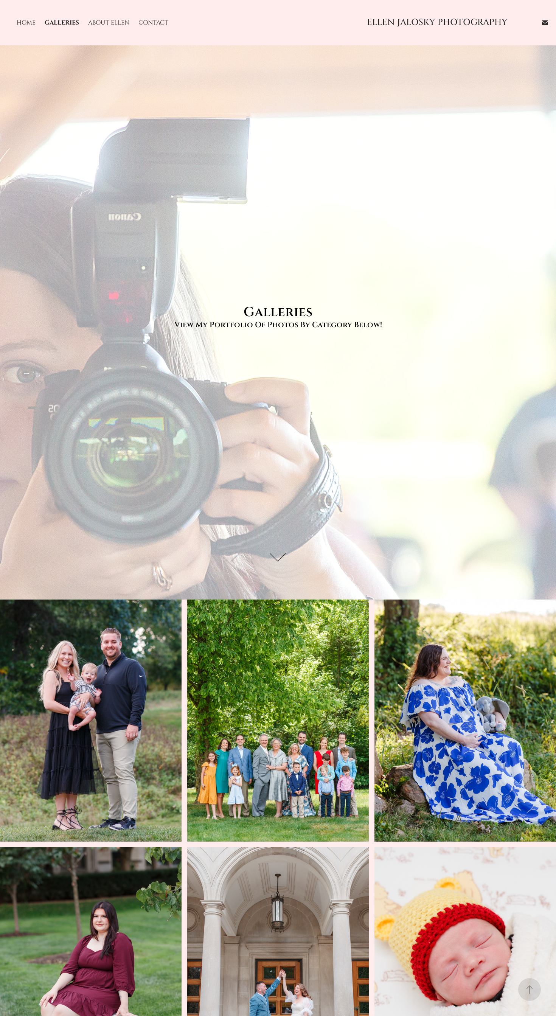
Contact (153, 23)
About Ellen (108, 23)
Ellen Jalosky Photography (437, 22)
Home (26, 23)
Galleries (62, 23)
